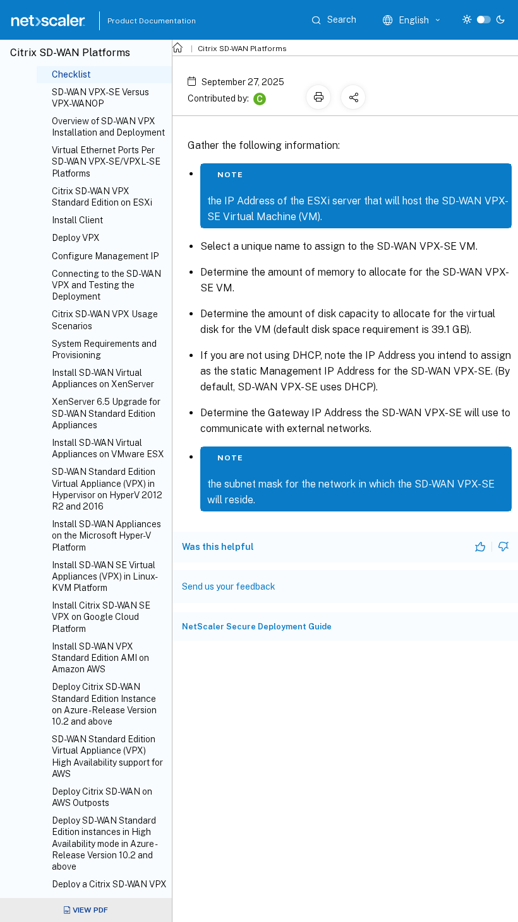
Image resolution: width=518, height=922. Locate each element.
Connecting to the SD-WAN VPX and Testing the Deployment (106, 285)
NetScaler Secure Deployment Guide (257, 626)
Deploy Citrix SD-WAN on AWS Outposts (102, 797)
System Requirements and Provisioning (104, 349)
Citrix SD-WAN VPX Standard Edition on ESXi (102, 196)
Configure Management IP (105, 256)
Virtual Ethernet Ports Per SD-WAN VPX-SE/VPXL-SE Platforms (106, 161)
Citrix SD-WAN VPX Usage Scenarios (105, 319)
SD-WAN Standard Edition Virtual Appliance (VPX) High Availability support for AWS (107, 756)
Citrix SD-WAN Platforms (242, 48)
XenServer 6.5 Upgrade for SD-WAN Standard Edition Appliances (106, 413)
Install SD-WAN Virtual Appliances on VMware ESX (108, 448)
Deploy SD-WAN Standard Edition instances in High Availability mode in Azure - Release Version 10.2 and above (104, 843)
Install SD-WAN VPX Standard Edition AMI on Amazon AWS (100, 657)
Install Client (77, 220)
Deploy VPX (76, 238)
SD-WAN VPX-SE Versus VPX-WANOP (100, 97)
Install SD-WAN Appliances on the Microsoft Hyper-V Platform (106, 535)
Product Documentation (135, 20)
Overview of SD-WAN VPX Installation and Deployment (108, 126)
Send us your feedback (228, 586)
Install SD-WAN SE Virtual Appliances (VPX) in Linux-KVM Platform (105, 576)
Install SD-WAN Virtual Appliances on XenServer (103, 378)
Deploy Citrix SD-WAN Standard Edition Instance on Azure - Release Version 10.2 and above (104, 704)
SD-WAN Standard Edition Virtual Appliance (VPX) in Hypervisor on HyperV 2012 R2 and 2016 (107, 489)
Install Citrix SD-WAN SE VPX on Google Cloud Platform (101, 616)
